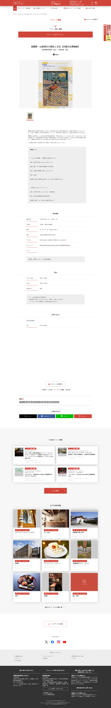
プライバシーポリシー (48, 656)
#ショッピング (76, 534)
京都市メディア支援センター (78, 693)
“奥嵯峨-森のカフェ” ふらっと (81, 563)
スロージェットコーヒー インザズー (25, 532)
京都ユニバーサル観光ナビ (78, 675)
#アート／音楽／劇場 (24, 402)
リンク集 (73, 658)
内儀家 (45, 596)
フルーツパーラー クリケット (52, 563)
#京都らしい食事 (82, 565)
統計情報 (45, 658)
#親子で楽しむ (71, 478)
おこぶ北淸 (47, 532)
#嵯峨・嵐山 (76, 599)
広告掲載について (47, 692)
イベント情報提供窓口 (49, 694)
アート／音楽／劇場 (30, 448)
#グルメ (17, 534)
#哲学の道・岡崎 (19, 536)
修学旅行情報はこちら (75, 3)
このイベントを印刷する (92, 19)
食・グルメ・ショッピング (22, 530)
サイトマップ (18, 658)
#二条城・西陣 (37, 462)
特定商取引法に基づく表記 (77, 656)
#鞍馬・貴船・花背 (41, 480)
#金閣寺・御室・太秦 (49, 567)
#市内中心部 (55, 402)
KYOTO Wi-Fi (18, 660)
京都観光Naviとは (19, 656)
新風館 (17, 563)
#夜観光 (43, 402)
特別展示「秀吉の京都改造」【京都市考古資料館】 (82, 454)
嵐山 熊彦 (76, 596)
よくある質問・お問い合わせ (55, 688)
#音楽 (36, 460)
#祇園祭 (49, 402)
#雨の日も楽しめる (35, 402)
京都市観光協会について (75, 1)
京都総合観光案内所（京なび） (21, 675)
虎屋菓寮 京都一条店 (78, 532)
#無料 (79, 456)
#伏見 (45, 536)
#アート (83, 456)
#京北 (74, 567)
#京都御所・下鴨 (29, 462)
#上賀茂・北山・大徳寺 (30, 480)
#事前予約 (75, 565)
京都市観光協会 (46, 675)
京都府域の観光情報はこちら (76, 4)
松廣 (16, 596)
